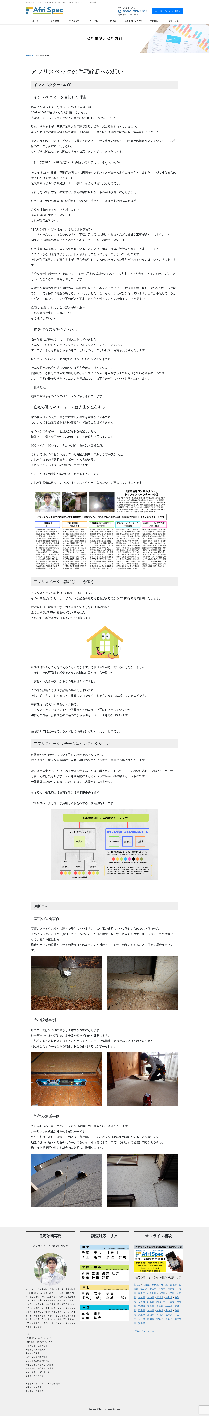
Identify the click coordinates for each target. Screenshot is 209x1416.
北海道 (137, 1284)
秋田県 (155, 1284)
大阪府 (159, 1306)
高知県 (150, 1315)
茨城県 (162, 1289)
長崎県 (168, 1319)
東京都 (141, 1293)
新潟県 (141, 1297)
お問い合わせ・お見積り (169, 11)
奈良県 (150, 1306)
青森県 (146, 1284)
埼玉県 (162, 1293)
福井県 (168, 1297)
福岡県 (168, 1315)
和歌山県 (160, 1302)
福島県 (143, 1289)
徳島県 (141, 1315)
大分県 (141, 1319)
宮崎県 (159, 1319)
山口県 (168, 1310)
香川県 (159, 1315)
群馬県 (153, 1289)
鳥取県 (159, 1310)
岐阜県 (150, 1302)
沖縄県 (141, 1323)
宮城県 (173, 1284)
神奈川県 (151, 1293)
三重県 (171, 1302)
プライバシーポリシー (145, 1331)
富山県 (150, 1297)
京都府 (141, 1306)
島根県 (150, 1310)
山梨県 (171, 1293)
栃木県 (171, 1289)
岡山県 (141, 1310)
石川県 (159, 1297)
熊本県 (150, 1319)
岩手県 (164, 1284)
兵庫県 (168, 1306)
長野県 (141, 1302)
